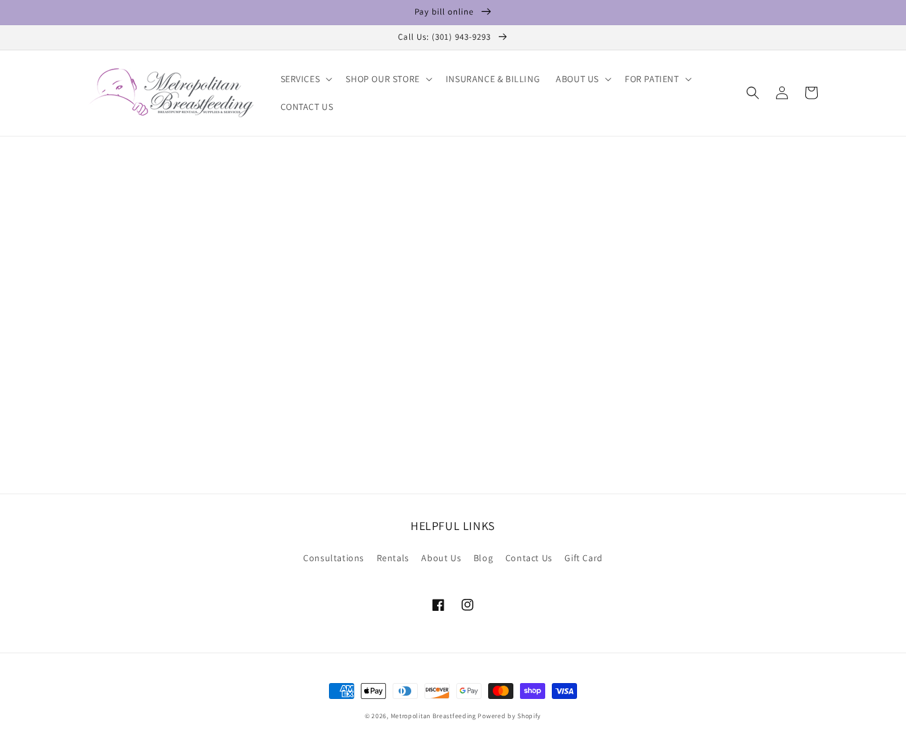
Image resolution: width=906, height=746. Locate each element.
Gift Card (583, 558)
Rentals (393, 558)
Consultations (333, 558)
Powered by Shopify (509, 716)
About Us (441, 558)
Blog (483, 558)
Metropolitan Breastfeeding (433, 716)
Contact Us (528, 558)
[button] (305, 79)
